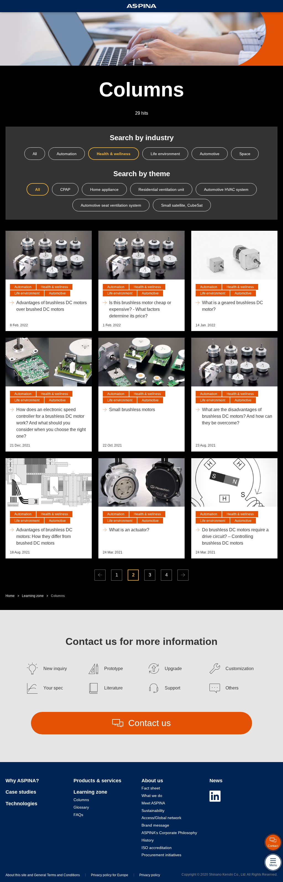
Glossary (81, 807)
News (215, 780)
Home (10, 596)
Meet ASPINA (153, 803)
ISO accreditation (157, 847)
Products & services (97, 780)
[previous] (100, 575)
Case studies (21, 792)
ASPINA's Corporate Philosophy (169, 832)
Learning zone (33, 596)
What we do (152, 795)
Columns (81, 800)
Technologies (21, 803)
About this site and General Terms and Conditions (43, 875)
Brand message (155, 825)
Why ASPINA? (22, 780)
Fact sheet (151, 788)
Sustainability (153, 810)
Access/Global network (161, 818)
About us (152, 780)
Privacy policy (149, 875)
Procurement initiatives (161, 855)
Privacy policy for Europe (109, 875)
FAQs (78, 814)
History (148, 840)
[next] (182, 575)
